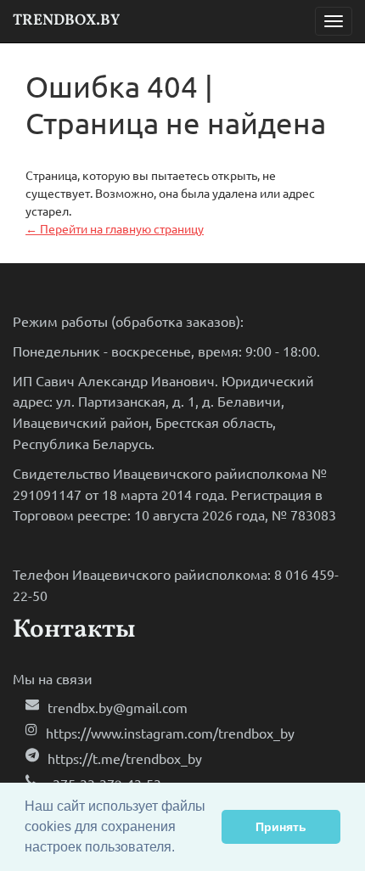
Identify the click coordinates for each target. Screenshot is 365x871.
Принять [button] (281, 827)
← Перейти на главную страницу (114, 228)
